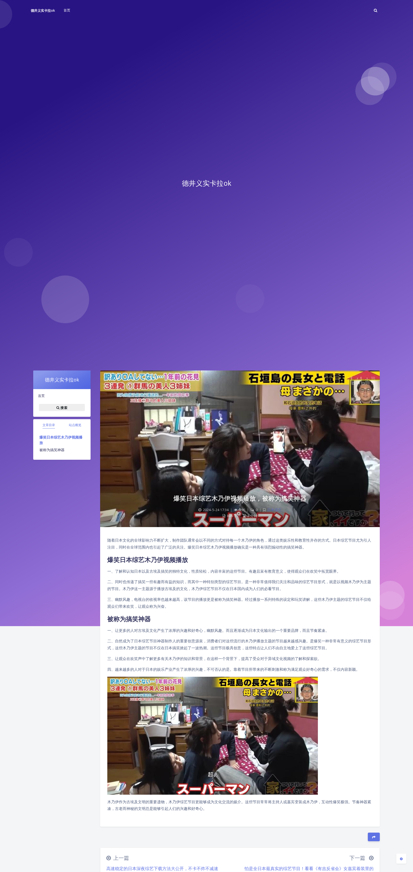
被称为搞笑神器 (52, 449)
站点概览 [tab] (75, 425)
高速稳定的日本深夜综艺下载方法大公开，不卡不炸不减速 (162, 868)
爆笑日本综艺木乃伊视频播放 (60, 440)
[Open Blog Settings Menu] (401, 859)
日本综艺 (274, 509)
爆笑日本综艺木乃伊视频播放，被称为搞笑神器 (240, 498)
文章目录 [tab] (49, 425)
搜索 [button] (63, 407)
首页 (41, 395)
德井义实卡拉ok (43, 10)
